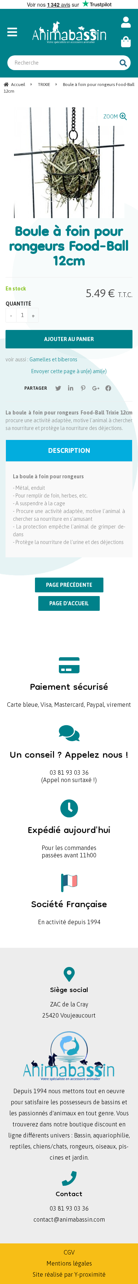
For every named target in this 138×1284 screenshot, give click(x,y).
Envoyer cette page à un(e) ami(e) (69, 371)
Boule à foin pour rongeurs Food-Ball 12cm (69, 248)
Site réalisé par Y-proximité (69, 1274)
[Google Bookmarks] (95, 388)
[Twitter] (58, 388)
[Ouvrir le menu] (15, 32)
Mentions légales (69, 1263)
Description (69, 450)
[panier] (126, 42)
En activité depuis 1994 (69, 910)
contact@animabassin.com (69, 1219)
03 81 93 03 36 (69, 760)
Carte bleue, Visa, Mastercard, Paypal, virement (69, 692)
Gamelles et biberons (53, 359)
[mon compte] (126, 22)
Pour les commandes (69, 835)
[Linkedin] (70, 388)
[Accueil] (69, 32)
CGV (69, 1252)
